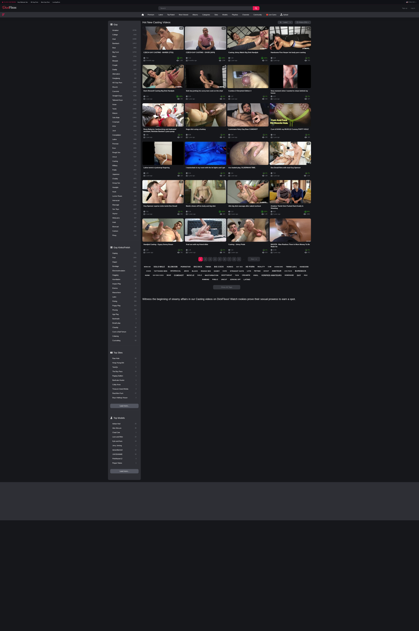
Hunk (124, 192)
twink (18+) (291, 267)
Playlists (235, 15)
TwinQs (124, 367)
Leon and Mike (124, 437)
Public (124, 170)
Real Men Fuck (124, 393)
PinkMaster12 (124, 459)
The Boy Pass (124, 371)
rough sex (206, 271)
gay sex (239, 267)
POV (124, 126)
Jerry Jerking (124, 445)
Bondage (124, 266)
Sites (216, 15)
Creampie (124, 122)
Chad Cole (124, 432)
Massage (124, 205)
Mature (124, 113)
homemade (289, 275)
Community (257, 15)
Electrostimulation (124, 271)
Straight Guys (124, 96)
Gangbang (124, 78)
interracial (175, 271)
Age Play (124, 314)
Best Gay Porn (45, 2)
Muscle (124, 87)
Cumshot (124, 91)
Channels (245, 15)
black (195, 271)
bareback (300, 271)
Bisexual (124, 227)
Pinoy (124, 235)
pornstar (186, 267)
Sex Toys (124, 209)
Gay (116, 24)
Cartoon (124, 231)
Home (142, 14)
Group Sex (124, 183)
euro (225, 271)
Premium (151, 15)
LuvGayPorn (56, 2)
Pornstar (124, 144)
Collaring (124, 336)
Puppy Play (124, 306)
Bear (124, 48)
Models (225, 15)
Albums (195, 15)
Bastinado (124, 319)
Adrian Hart (124, 424)
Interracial (124, 200)
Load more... (124, 406)
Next (252, 259)
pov (305, 275)
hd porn (250, 267)
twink (208, 267)
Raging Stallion (124, 376)
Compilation (124, 135)
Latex (124, 297)
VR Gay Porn (34, 2)
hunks (230, 267)
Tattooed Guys (124, 100)
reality (261, 267)
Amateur (124, 30)
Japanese (124, 174)
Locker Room (124, 196)
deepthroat (226, 275)
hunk (147, 275)
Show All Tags (226, 287)
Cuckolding (124, 340)
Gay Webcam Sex (23, 2)
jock (186, 271)
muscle (190, 275)
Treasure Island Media (124, 389)
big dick (198, 267)
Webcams (124, 218)
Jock (124, 131)
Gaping (124, 253)
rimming (205, 279)
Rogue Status (124, 463)
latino (247, 279)
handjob (304, 267)
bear (169, 275)
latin (249, 271)
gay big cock (158, 275)
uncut (224, 279)
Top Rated (170, 15)
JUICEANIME (124, 454)
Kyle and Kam (124, 441)
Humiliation (124, 279)
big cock (219, 267)
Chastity (124, 327)
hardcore (278, 267)
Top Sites (118, 352)
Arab (124, 222)
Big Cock (124, 52)
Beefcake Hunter (124, 380)
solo (199, 275)
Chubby (124, 179)
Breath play (124, 323)
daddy (217, 271)
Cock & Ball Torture (124, 332)
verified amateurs (271, 275)
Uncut (124, 157)
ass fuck (288, 271)
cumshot (179, 275)
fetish (257, 271)
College (124, 35)
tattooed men (160, 271)
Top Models (119, 418)
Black (124, 56)
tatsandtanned (124, 450)
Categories (206, 15)
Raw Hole (124, 358)
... (244, 259)
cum (269, 267)
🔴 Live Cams (271, 15)
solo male (159, 267)
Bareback (124, 43)
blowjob (173, 267)
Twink (124, 109)
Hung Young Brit (124, 363)
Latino (124, 139)
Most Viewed (183, 15)
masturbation (211, 275)
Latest (161, 15)
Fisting (124, 301)
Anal (124, 39)
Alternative (124, 74)
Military (124, 165)
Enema (124, 288)
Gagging (124, 275)
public (215, 279)
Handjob (124, 187)
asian (148, 271)
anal (255, 275)
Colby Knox (124, 384)
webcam (147, 267)
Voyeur (124, 213)
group (266, 271)
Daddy (124, 69)
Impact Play (124, 284)
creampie (246, 275)
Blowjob (124, 61)
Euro (124, 148)
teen (237, 275)
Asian (124, 104)
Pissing (124, 310)
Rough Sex (124, 152)
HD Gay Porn (124, 83)
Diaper (124, 262)
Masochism (124, 292)
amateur (276, 271)
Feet (124, 258)
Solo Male (124, 117)
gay (299, 275)
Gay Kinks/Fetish (122, 247)
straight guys (237, 271)
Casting (124, 161)
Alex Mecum (124, 428)
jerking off (235, 279)
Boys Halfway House (124, 398)
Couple (124, 65)
